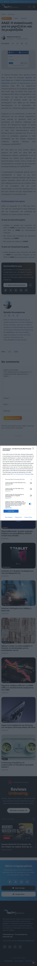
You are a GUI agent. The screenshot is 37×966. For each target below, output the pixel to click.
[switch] (30, 483)
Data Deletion (8, 517)
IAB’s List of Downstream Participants (20, 474)
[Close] (33, 449)
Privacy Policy (28, 517)
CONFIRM (11, 511)
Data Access (18, 517)
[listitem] (18, 479)
